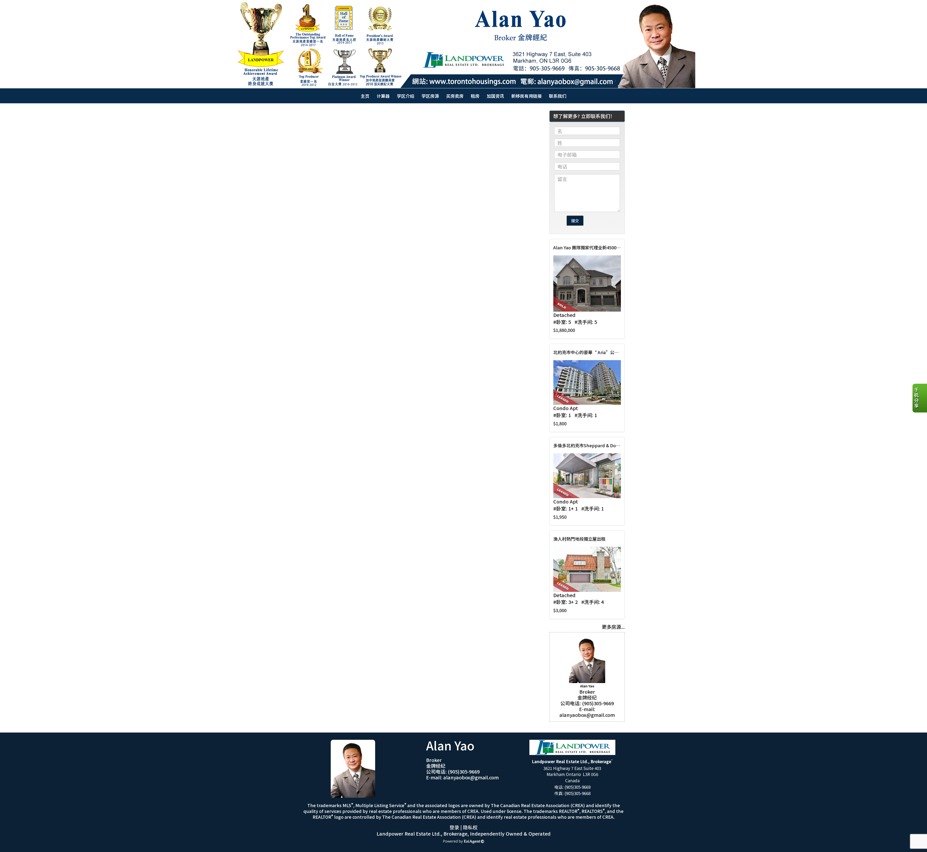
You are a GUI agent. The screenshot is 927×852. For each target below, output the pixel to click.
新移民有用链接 (526, 96)
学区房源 (430, 96)
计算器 (383, 96)
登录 (454, 827)
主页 (365, 96)
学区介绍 (405, 96)
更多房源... (613, 626)
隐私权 (470, 827)
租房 (475, 96)
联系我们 (557, 96)
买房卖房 (455, 96)
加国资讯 (495, 96)
